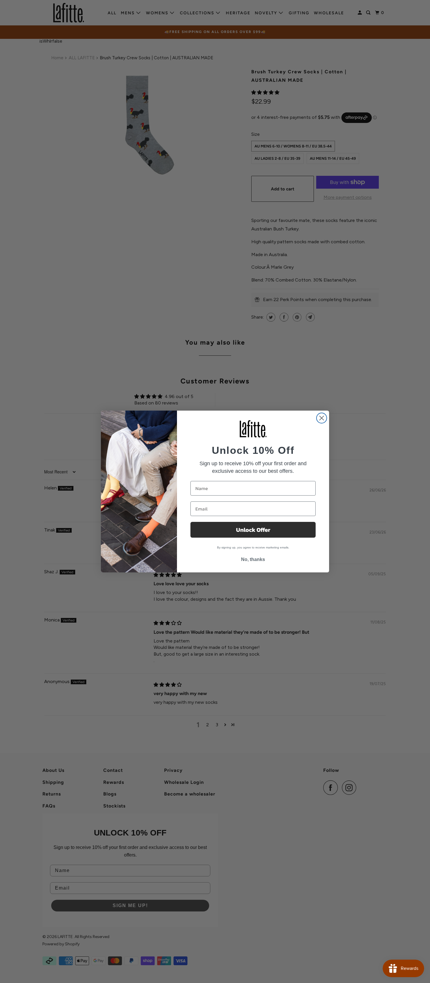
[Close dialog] (322, 418)
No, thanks (253, 559)
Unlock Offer (253, 529)
